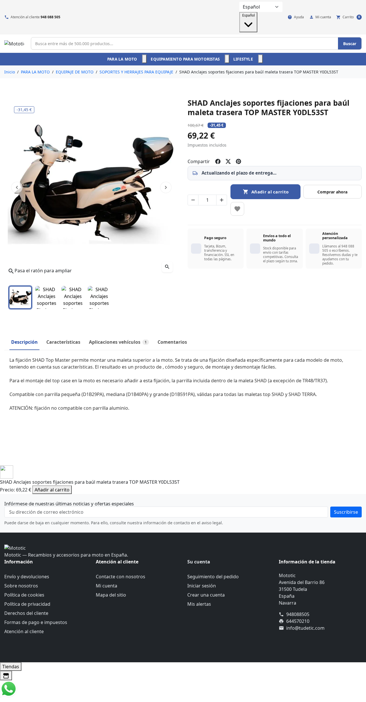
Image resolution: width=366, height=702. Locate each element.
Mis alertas (199, 604)
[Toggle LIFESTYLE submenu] (260, 59)
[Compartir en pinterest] (238, 161)
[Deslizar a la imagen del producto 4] (99, 297)
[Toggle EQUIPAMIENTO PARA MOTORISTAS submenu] (227, 59)
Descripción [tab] (24, 342)
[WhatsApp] (8, 688)
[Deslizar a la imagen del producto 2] (47, 297)
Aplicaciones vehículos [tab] (118, 342)
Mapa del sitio (111, 595)
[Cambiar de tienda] (6, 675)
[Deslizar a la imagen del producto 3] (73, 297)
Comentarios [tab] (172, 342)
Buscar (349, 43)
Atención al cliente (24, 631)
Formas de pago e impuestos (35, 622)
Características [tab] (63, 342)
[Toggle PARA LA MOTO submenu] (144, 59)
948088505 (297, 614)
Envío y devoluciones (26, 576)
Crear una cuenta (206, 595)
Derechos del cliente (26, 613)
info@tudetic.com (305, 628)
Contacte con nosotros (120, 576)
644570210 (297, 621)
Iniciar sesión (201, 586)
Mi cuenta (106, 586)
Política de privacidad (27, 604)
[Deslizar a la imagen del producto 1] (20, 297)
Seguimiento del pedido (213, 576)
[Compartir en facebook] (217, 161)
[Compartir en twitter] (228, 161)
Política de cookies (24, 595)
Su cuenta (198, 562)
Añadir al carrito (52, 490)
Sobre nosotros (21, 586)
